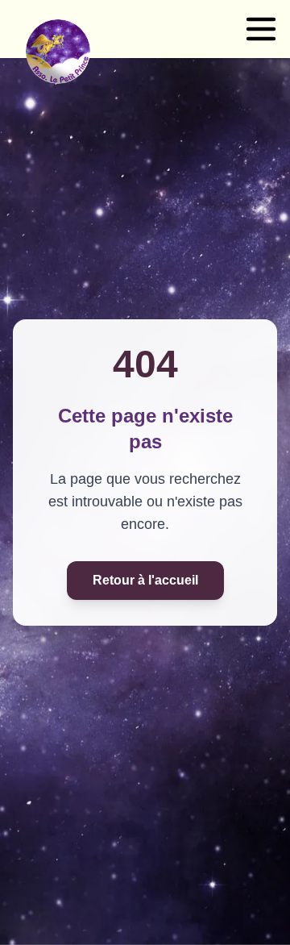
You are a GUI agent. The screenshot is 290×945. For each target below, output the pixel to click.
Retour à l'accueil (145, 580)
